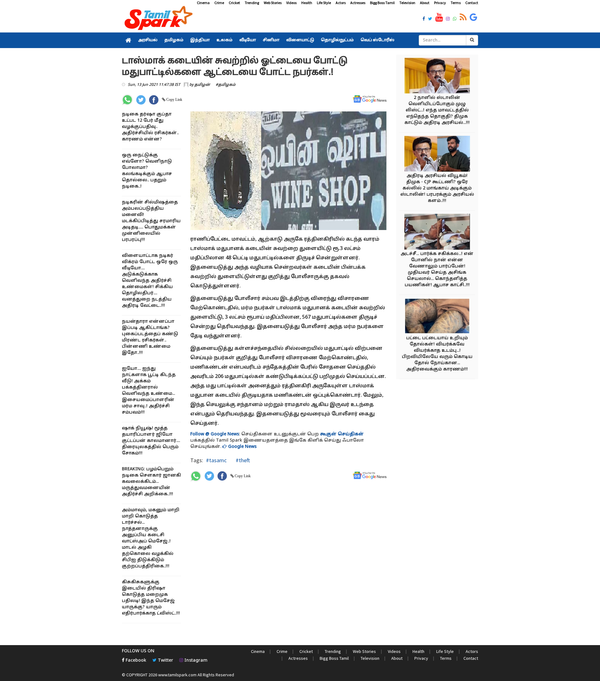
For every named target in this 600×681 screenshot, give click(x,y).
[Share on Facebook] (153, 100)
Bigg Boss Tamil (382, 2)
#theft (242, 460)
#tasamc (216, 460)
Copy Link (173, 99)
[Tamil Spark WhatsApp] (455, 19)
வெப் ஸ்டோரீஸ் (377, 40)
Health (306, 2)
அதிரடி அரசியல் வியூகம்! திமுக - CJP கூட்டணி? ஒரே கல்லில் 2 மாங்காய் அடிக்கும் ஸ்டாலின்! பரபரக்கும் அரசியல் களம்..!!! (437, 188)
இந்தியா (200, 40)
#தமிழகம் (226, 85)
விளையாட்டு (300, 40)
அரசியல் (148, 40)
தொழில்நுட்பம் (337, 40)
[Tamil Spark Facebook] (423, 19)
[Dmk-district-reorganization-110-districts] (437, 76)
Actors (341, 2)
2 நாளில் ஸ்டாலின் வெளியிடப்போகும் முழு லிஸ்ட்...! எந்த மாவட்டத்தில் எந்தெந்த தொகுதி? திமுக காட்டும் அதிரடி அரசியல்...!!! (437, 110)
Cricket (234, 2)
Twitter (165, 660)
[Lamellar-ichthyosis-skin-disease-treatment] (437, 317)
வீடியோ (247, 40)
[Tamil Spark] (157, 19)
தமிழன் (202, 85)
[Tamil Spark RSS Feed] (463, 17)
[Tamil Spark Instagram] (448, 19)
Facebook (135, 660)
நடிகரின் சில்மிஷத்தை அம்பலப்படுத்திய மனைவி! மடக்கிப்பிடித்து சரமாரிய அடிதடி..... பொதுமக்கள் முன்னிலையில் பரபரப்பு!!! (151, 221)
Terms (456, 2)
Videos (291, 2)
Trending (252, 2)
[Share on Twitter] (141, 100)
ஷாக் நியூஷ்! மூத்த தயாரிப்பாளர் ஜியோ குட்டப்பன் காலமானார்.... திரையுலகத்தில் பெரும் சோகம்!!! (151, 441)
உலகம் (224, 40)
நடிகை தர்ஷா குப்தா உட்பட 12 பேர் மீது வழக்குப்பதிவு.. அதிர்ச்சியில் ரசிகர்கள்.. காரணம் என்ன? (150, 127)
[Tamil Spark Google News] (473, 17)
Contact (471, 2)
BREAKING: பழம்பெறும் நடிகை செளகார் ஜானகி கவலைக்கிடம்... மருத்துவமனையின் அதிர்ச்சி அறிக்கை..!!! (151, 482)
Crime (219, 2)
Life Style (324, 2)
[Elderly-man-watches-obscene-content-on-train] (437, 232)
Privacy (440, 2)
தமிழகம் (173, 40)
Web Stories (273, 2)
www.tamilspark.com (177, 675)
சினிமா (271, 40)
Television (407, 2)
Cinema (203, 2)
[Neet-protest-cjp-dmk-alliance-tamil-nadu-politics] (437, 154)
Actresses (357, 2)
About (424, 2)
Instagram (195, 660)
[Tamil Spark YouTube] (439, 17)
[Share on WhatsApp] (127, 99)
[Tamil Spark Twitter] (430, 19)
